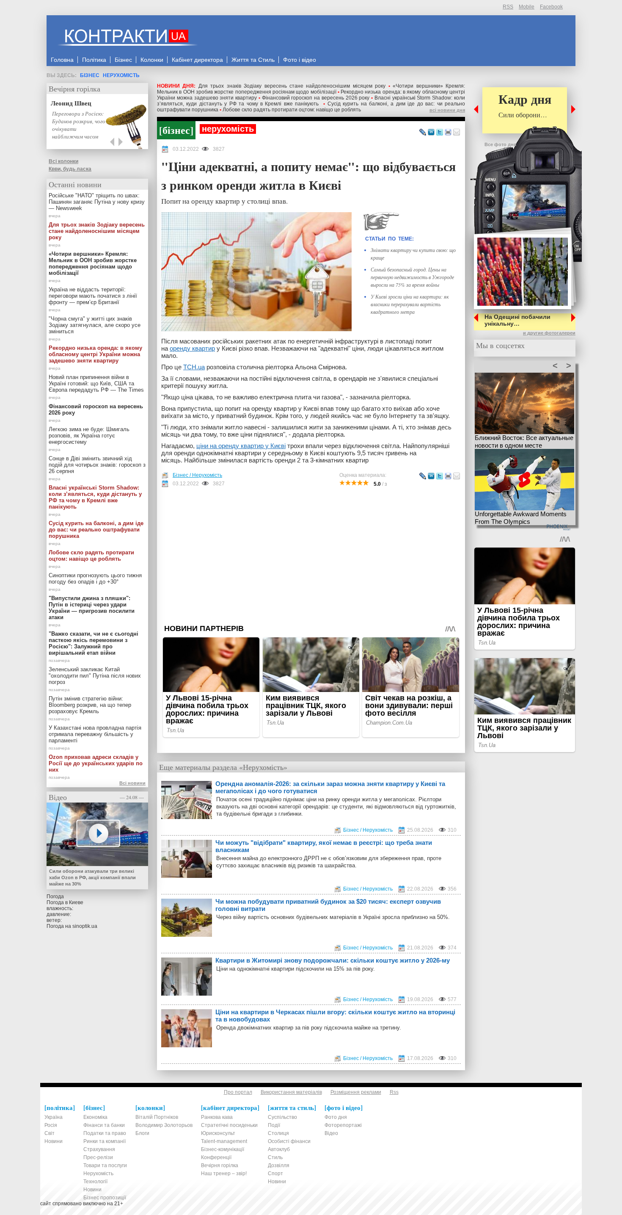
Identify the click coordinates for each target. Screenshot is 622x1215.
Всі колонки (63, 161)
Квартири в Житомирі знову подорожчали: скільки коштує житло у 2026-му (332, 960)
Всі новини (132, 783)
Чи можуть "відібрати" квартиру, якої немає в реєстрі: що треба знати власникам (323, 846)
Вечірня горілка (74, 88)
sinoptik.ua (84, 926)
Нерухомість (121, 75)
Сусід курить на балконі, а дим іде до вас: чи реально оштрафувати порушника (96, 529)
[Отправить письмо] (456, 132)
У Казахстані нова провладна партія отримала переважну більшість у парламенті (95, 734)
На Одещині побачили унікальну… (517, 320)
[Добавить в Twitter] (439, 132)
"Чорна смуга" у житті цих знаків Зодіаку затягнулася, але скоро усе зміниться (94, 325)
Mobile (526, 7)
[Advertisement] (311, 555)
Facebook (551, 7)
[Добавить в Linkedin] (431, 132)
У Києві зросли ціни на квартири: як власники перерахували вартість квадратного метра (410, 304)
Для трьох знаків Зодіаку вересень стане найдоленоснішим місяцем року (291, 86)
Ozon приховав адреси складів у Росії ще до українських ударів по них (96, 763)
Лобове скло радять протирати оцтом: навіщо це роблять (292, 110)
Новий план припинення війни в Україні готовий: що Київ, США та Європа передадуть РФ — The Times (96, 383)
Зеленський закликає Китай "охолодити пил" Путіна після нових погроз (95, 675)
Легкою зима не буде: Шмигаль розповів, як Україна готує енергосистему (89, 435)
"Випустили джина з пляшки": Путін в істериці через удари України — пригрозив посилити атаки (92, 607)
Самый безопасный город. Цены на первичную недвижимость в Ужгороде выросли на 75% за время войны (412, 277)
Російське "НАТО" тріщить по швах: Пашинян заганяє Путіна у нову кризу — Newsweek (97, 201)
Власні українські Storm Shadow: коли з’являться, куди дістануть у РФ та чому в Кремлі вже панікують (311, 101)
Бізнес (89, 75)
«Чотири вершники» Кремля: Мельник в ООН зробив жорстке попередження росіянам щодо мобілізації (311, 89)
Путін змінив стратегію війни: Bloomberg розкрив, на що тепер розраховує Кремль (90, 704)
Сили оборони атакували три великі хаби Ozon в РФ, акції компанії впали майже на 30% (92, 877)
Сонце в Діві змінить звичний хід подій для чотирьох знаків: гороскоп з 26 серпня (97, 464)
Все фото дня (500, 144)
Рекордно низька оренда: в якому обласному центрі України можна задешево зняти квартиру (95, 354)
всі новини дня (447, 110)
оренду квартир (192, 348)
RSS (508, 7)
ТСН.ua (194, 367)
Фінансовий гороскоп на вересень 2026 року (316, 98)
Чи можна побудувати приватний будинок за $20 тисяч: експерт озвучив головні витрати (328, 905)
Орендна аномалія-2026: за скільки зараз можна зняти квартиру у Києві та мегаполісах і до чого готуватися (330, 787)
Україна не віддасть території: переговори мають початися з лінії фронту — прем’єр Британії (93, 295)
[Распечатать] (448, 132)
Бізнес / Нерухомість (197, 475)
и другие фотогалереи (549, 332)
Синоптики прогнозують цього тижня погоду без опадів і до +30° (95, 578)
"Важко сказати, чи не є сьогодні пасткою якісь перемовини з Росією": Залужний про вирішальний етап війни (93, 643)
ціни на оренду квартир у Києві (241, 445)
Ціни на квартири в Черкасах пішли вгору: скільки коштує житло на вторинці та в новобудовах (335, 1015)
